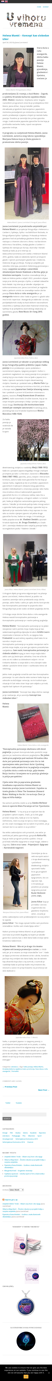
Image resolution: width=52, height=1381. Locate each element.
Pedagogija (16, 1136)
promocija (31, 1069)
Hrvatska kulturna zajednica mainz (15, 1069)
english (6, 1)
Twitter (7, 1103)
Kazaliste (33, 1133)
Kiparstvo (42, 1133)
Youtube (19, 1103)
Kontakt (46, 7)
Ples (24, 1136)
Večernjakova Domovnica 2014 (14, 1142)
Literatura (14, 1067)
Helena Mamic (38, 1067)
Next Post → (43, 1090)
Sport (39, 1136)
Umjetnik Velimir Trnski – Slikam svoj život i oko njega (23, 1157)
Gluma (25, 1133)
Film (11, 1133)
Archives (6, 1190)
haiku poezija (28, 1067)
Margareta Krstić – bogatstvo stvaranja (18, 1171)
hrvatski (2, 1)
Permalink (15, 1071)
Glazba (17, 1133)
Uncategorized (8, 1139)
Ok (26, 1376)
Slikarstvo (31, 1136)
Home (39, 7)
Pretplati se (11, 1200)
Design (5, 1133)
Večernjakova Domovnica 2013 (27, 1139)
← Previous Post (10, 1087)
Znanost (30, 1142)
